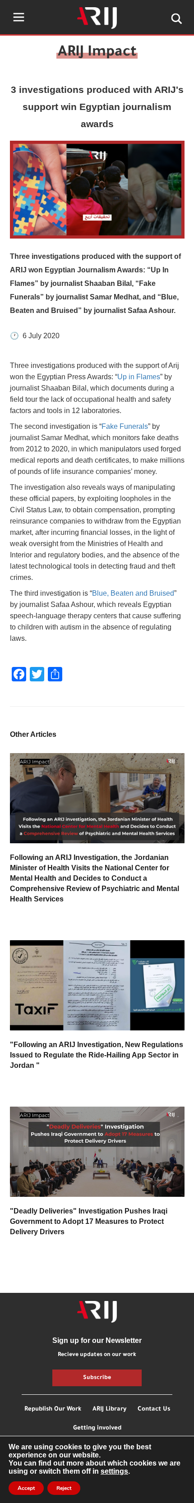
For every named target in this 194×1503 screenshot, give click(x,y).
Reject (63, 1488)
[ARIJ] (97, 1312)
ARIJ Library (109, 1409)
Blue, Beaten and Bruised (133, 593)
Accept (26, 1488)
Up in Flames (138, 377)
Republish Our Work (52, 1409)
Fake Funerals (125, 426)
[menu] (18, 17)
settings (114, 1471)
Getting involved (97, 1428)
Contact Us (154, 1409)
